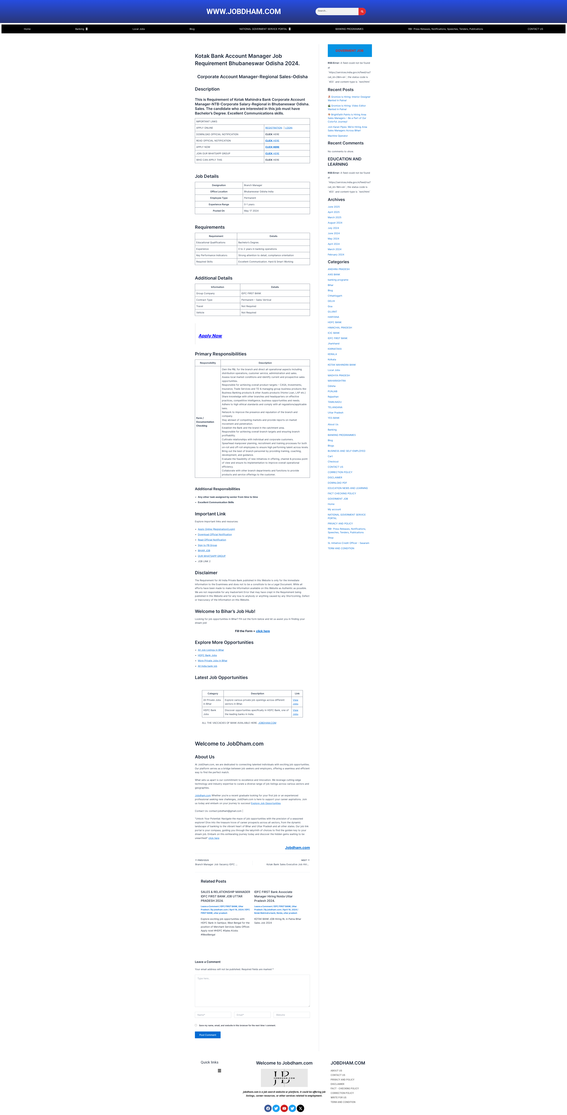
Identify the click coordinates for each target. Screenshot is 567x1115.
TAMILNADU (335, 401)
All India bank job (207, 666)
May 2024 (333, 238)
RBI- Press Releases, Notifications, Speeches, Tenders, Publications (445, 28)
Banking (79, 28)
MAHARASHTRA (337, 380)
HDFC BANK (335, 322)
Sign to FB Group (207, 545)
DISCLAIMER (335, 477)
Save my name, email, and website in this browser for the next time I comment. (237, 1025)
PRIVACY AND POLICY (340, 523)
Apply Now (210, 335)
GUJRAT (332, 311)
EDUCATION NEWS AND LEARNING (348, 488)
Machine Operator (338, 135)
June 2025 (334, 206)
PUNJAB (332, 391)
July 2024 (333, 227)
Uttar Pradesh (335, 412)
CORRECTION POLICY (340, 472)
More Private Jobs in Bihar (212, 660)
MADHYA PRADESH (339, 375)
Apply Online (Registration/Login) (216, 529)
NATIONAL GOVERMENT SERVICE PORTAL (263, 28)
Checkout (333, 461)
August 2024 (335, 222)
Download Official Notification (215, 534)
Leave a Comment (210, 906)
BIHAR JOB (204, 550)
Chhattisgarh (335, 295)
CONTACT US (535, 28)
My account (334, 509)
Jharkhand (333, 343)
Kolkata (332, 359)
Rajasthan (333, 396)
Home (27, 28)
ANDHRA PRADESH (339, 269)
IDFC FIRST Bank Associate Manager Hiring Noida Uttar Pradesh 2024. (273, 896)
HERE (272, 140)
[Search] (362, 11)
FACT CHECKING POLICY (342, 493)
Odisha (331, 386)
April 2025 (334, 212)
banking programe (338, 279)
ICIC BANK (334, 332)
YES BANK (333, 417)
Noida (279, 913)
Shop (331, 537)
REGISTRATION (273, 127)
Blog (192, 28)
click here (263, 631)
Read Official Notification (212, 539)
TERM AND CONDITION (341, 548)
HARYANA (333, 316)
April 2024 (334, 243)
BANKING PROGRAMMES (349, 28)
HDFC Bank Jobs (207, 655)
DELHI (331, 301)
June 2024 (334, 233)
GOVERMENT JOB (338, 498)
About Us (333, 424)
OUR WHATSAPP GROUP (212, 555)
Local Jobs (139, 28)
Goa (330, 306)
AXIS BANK (334, 274)
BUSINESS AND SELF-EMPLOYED (346, 450)
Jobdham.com (203, 795)
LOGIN (288, 127)
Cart (330, 456)
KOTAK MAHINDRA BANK (342, 364)
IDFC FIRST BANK (228, 906)
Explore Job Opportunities (266, 803)
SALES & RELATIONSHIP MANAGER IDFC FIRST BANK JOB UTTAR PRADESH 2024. (225, 896)
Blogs (331, 445)
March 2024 (334, 249)
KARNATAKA (335, 348)
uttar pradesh (220, 913)
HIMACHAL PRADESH (340, 327)
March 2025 (334, 217)
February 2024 (336, 254)
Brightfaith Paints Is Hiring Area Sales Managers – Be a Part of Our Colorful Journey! (347, 118)
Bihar (330, 285)
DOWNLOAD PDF (337, 482)
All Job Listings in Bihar (211, 649)
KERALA (332, 354)
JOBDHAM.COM (267, 722)
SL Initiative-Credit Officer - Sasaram (348, 542)
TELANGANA (335, 407)
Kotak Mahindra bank (265, 913)
